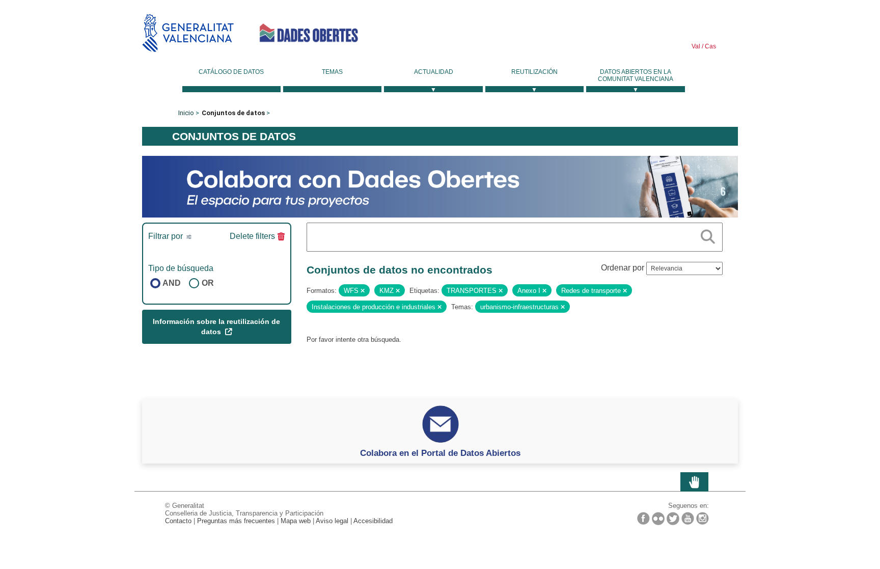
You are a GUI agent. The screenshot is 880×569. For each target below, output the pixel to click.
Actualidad (433, 71)
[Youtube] (687, 518)
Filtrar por (166, 236)
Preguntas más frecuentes (236, 521)
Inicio (186, 113)
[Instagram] (702, 518)
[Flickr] (658, 518)
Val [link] (696, 46)
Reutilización (534, 71)
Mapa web (296, 521)
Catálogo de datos (231, 71)
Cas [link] (709, 46)
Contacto (178, 521)
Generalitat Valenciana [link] (188, 33)
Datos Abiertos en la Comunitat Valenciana (635, 75)
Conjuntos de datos (233, 113)
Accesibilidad (373, 521)
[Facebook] (643, 518)
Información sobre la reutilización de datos (216, 326)
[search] (708, 235)
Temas (332, 71)
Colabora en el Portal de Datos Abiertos (440, 453)
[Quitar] (363, 291)
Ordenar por (622, 267)
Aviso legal (332, 521)
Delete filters (252, 236)
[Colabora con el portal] (440, 186)
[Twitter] (673, 518)
